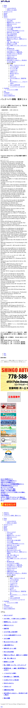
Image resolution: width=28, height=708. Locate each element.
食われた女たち (14, 73)
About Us (6, 512)
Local (5, 6)
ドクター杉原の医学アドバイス (15, 30)
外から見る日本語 (12, 34)
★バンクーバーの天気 (7, 487)
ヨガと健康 (10, 29)
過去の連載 (7, 698)
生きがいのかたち (12, 55)
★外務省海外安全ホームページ (9, 485)
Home (5, 5)
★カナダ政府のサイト (7, 479)
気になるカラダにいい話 (14, 37)
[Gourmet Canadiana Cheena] (8, 412)
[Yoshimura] (8, 425)
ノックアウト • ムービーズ (17, 86)
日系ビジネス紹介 (12, 10)
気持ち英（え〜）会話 (13, 32)
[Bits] (8, 436)
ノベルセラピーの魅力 (13, 50)
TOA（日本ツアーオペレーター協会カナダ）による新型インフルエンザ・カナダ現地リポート (14, 499)
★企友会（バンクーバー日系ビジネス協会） (13, 492)
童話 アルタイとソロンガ (17, 65)
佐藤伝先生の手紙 (12, 58)
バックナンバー (8, 94)
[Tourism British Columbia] (8, 462)
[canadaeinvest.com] (8, 419)
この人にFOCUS (11, 8)
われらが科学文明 (15, 85)
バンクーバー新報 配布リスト (12, 515)
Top (2, 706)
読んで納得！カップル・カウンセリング (15, 665)
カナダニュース (8, 11)
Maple (5, 14)
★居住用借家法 (5, 495)
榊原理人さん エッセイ (14, 22)
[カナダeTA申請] (8, 408)
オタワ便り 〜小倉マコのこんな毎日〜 (15, 618)
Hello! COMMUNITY (9, 95)
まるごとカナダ (11, 19)
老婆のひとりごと (12, 24)
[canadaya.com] (8, 446)
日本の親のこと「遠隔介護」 (15, 52)
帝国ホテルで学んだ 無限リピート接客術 (15, 655)
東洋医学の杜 (10, 48)
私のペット (13, 76)
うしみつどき (13, 70)
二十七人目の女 (14, 66)
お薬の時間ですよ (12, 35)
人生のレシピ (10, 57)
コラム (5, 17)
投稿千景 (9, 25)
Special (5, 13)
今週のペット (13, 71)
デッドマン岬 (13, 68)
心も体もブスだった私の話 (14, 53)
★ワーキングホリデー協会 (8, 489)
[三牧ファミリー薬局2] (8, 429)
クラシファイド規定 (12, 89)
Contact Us (6, 514)
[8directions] (8, 442)
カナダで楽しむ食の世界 (14, 27)
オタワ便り (10, 20)
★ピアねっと (4, 494)
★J (1, 497)
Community (7, 92)
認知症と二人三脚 (12, 43)
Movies (5, 16)
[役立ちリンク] (8, 506)
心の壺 (12, 75)
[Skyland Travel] (8, 415)
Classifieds (6, 88)
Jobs (5, 91)
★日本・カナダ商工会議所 (8, 490)
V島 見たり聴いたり (13, 42)
